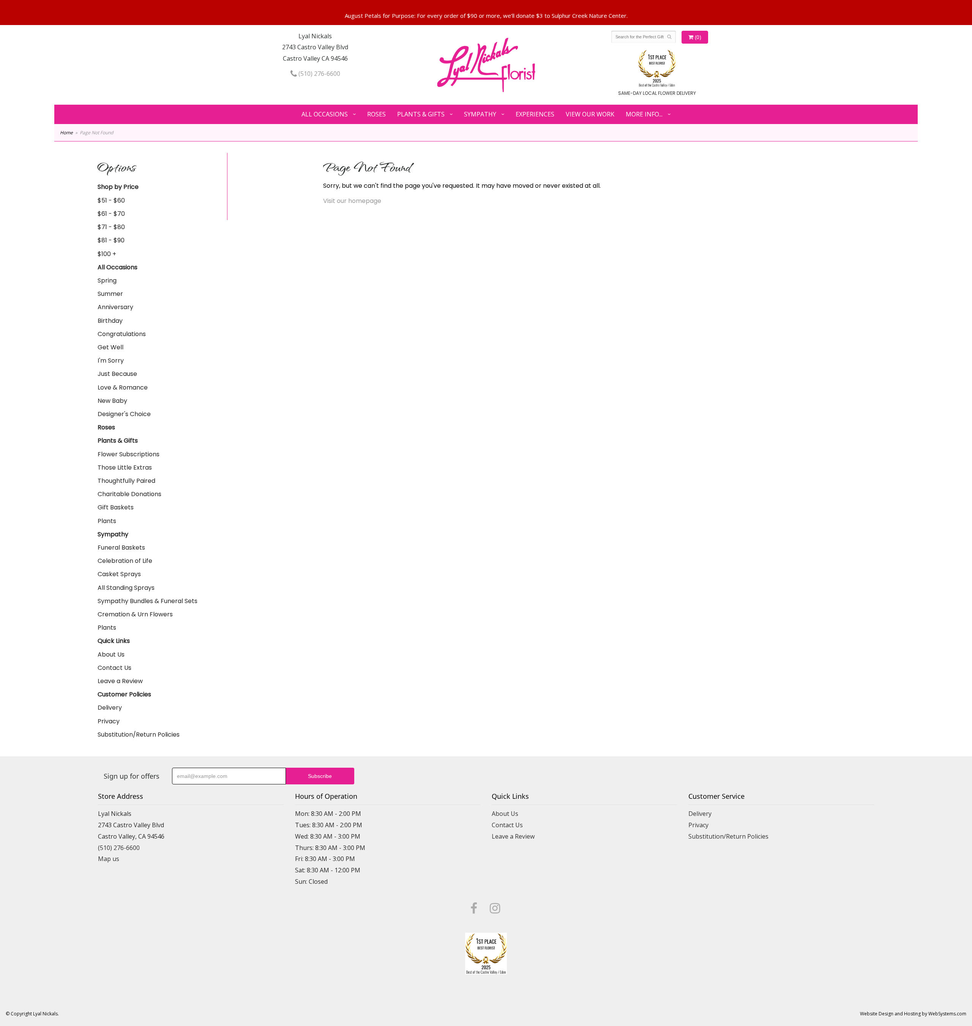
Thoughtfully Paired (126, 480)
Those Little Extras (125, 467)
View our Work (590, 114)
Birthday (110, 320)
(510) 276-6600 (318, 73)
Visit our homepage (352, 200)
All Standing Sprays (126, 587)
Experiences (535, 114)
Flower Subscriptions (128, 454)
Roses (376, 114)
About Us (111, 654)
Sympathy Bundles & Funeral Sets (147, 601)
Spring (107, 280)
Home (66, 132)
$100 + (107, 254)
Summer (110, 293)
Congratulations (122, 334)
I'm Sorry (111, 360)
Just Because (117, 373)
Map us (108, 859)
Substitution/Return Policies (139, 734)
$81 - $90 (111, 240)
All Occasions (324, 114)
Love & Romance (123, 387)
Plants (107, 521)
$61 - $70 (111, 213)
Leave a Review (120, 681)
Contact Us (114, 667)
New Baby (112, 400)
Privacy (109, 721)
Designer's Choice (124, 414)
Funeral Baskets (121, 547)
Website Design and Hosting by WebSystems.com (913, 1013)
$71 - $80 (111, 227)
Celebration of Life (125, 560)
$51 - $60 (111, 200)
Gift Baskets (116, 507)
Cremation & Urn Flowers (135, 614)
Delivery (110, 707)
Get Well (110, 347)
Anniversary (115, 307)
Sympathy (480, 114)
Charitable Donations (129, 494)
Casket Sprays (119, 574)
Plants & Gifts (421, 114)
